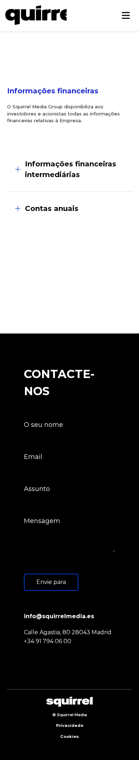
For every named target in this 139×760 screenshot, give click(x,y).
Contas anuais (51, 208)
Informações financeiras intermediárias (70, 169)
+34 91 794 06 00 (47, 641)
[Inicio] (38, 15)
